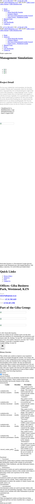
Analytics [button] (3, 474)
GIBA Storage (4, 4)
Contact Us (7, 281)
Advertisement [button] (4, 484)
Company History (12, 14)
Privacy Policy (8, 276)
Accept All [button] (13, 343)
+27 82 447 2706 (22, 1)
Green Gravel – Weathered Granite (17, 17)
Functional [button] (3, 457)
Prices (5, 20)
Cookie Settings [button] (4, 343)
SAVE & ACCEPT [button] (5, 503)
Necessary (5, 374)
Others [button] (2, 494)
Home (5, 9)
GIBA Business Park (16, 4)
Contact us (7, 24)
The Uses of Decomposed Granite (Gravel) (20, 15)
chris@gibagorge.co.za (11, 2)
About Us (7, 10)
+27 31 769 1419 (8, 1)
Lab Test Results (9, 22)
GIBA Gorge (30, 2)
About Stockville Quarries (15, 12)
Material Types (8, 19)
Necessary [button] (3, 372)
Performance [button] (3, 466)
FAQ (5, 279)
